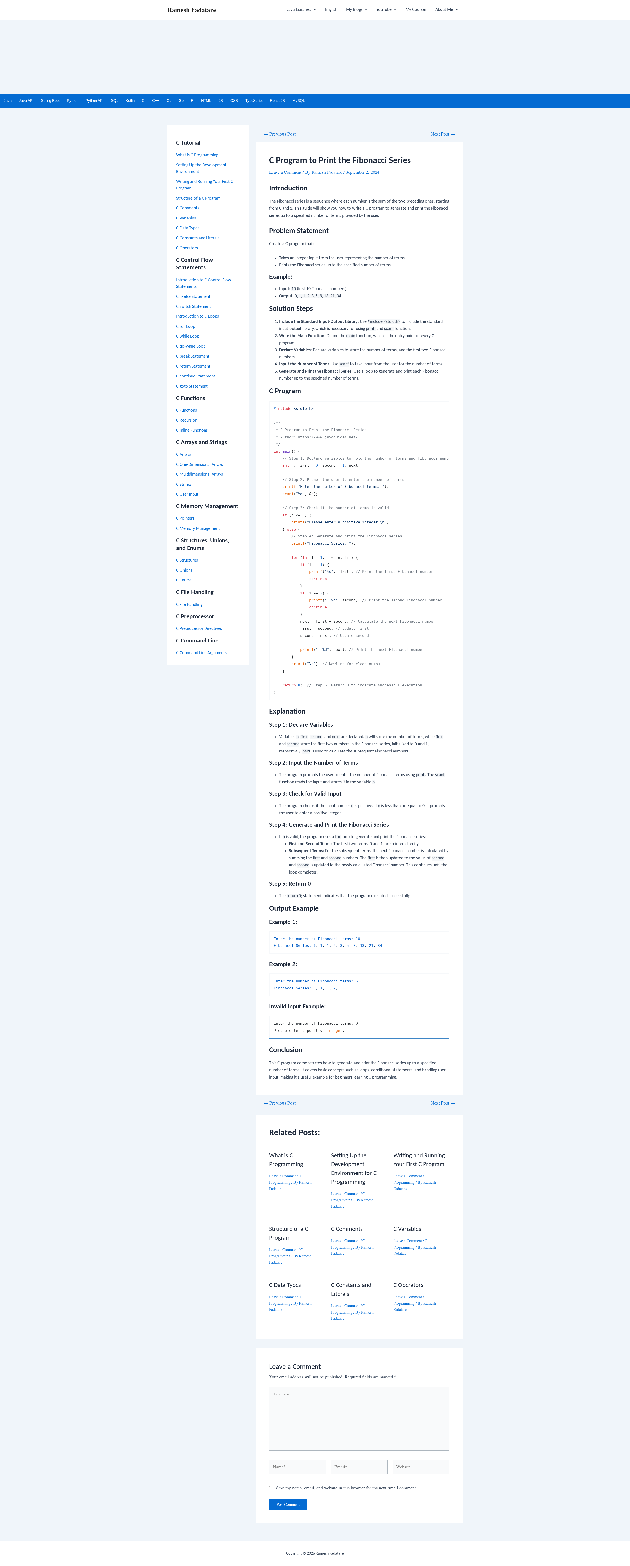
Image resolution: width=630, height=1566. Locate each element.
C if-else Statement (193, 296)
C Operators (187, 248)
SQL (114, 100)
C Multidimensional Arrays (199, 474)
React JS (277, 100)
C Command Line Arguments (201, 653)
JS (221, 100)
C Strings (183, 484)
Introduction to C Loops (197, 316)
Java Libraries (299, 9)
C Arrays (183, 454)
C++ (155, 100)
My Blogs (354, 9)
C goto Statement (192, 386)
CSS (234, 100)
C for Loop (185, 326)
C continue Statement (195, 376)
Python (72, 100)
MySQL (298, 100)
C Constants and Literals (197, 238)
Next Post (443, 133)
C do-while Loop (190, 346)
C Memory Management (198, 528)
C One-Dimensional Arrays (199, 464)
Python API (95, 100)
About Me (444, 9)
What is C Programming (197, 155)
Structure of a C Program (198, 198)
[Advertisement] (315, 56)
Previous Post (280, 133)
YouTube (384, 9)
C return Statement (193, 366)
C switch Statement (193, 306)
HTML (206, 100)
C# (169, 100)
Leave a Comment (285, 172)
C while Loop (187, 336)
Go (181, 100)
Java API (26, 100)
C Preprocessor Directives (199, 628)
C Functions (186, 410)
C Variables (186, 218)
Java (8, 100)
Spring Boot (50, 100)
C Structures (187, 560)
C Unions (184, 570)
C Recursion (186, 420)
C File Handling (189, 604)
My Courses (416, 9)
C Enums (183, 580)
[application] (313, 10)
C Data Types (187, 228)
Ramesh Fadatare (191, 9)
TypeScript (254, 100)
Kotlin (130, 100)
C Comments (187, 208)
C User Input (187, 494)
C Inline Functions (192, 430)
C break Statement (192, 356)
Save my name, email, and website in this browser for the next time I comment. (346, 1487)
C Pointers (185, 518)
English (331, 9)
